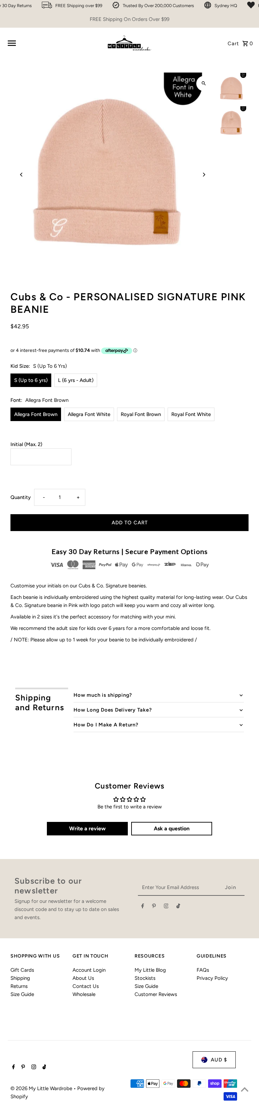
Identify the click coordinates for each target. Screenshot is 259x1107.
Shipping (20, 978)
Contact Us (86, 986)
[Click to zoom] (203, 83)
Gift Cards (22, 970)
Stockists (145, 978)
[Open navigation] (53, 43)
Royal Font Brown (141, 414)
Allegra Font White (89, 414)
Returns (19, 986)
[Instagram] (166, 907)
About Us (83, 978)
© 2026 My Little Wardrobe (42, 1088)
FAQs (203, 970)
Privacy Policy (212, 978)
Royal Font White (191, 414)
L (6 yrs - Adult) (75, 380)
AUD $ (219, 1060)
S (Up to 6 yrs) (31, 380)
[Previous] (21, 174)
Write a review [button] (87, 828)
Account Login (89, 970)
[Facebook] (142, 907)
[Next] (203, 174)
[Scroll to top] (244, 1089)
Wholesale (84, 994)
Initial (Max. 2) (26, 444)
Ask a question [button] (172, 828)
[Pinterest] (154, 907)
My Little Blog (150, 970)
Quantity (20, 497)
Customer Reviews (156, 994)
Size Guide (22, 994)
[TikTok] (178, 907)
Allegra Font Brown (35, 414)
